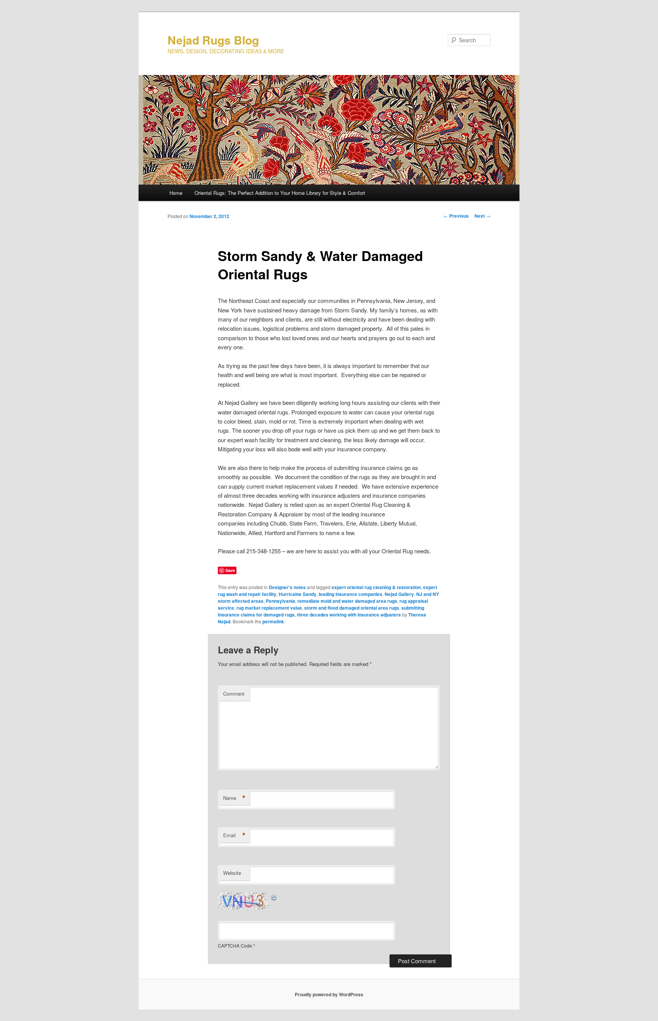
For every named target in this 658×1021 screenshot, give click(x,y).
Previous (456, 215)
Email (234, 835)
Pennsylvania (280, 600)
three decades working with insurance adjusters (349, 614)
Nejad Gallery (399, 594)
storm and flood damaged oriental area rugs (351, 607)
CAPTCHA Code (235, 945)
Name (234, 798)
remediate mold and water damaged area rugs (347, 600)
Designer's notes (287, 587)
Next (482, 215)
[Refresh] (274, 897)
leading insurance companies (350, 594)
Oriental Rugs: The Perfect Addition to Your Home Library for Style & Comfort (280, 192)
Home (175, 192)
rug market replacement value (269, 607)
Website (232, 872)
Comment (233, 693)
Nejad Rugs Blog (213, 40)
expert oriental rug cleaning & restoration (376, 587)
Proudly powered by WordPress (329, 994)
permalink (273, 621)
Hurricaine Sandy (297, 594)
